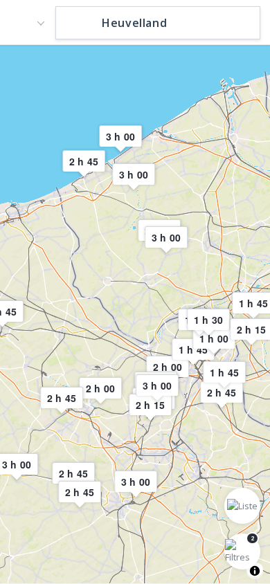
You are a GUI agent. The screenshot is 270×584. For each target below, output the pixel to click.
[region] (135, 313)
